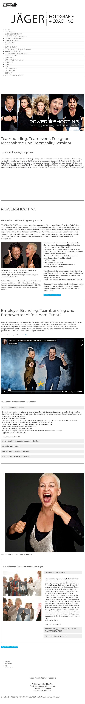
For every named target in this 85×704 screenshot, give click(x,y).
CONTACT (8, 73)
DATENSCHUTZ (11, 69)
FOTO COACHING (11, 56)
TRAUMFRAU (10, 43)
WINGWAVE (9, 58)
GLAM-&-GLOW (11, 47)
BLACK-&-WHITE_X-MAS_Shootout (18, 49)
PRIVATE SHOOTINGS (13, 51)
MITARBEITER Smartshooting (16, 36)
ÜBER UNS (9, 62)
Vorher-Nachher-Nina (12, 40)
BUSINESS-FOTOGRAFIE (14, 38)
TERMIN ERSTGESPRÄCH (14, 75)
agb (6, 666)
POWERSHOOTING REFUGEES (16, 53)
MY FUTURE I (10, 45)
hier (26, 335)
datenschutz (9, 668)
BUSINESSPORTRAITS (13, 34)
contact (7, 661)
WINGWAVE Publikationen (14, 60)
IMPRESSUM (10, 71)
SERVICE (8, 64)
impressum (9, 664)
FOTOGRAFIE (10, 32)
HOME (7, 30)
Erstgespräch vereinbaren (52, 295)
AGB (6, 66)
